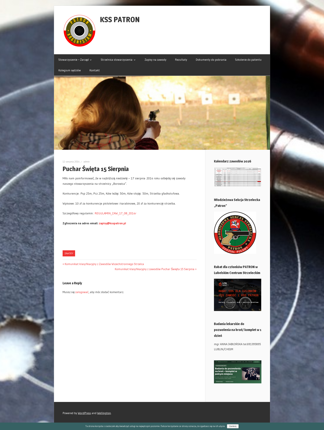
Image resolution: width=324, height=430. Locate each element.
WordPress (84, 413)
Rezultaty (181, 59)
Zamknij (232, 426)
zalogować (82, 292)
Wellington (104, 413)
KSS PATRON (120, 19)
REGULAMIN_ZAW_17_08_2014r (115, 213)
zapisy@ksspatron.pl (112, 223)
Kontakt (94, 70)
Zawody (68, 253)
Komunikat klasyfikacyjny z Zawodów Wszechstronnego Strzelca (104, 264)
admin (87, 161)
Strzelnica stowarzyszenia (116, 59)
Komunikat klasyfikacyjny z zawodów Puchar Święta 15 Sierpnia (154, 269)
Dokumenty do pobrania (211, 59)
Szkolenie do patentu (248, 59)
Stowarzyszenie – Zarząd (73, 59)
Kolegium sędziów (69, 70)
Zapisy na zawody (155, 59)
